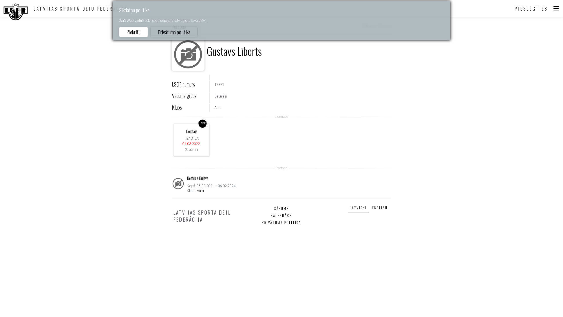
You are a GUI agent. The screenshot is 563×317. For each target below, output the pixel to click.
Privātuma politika (174, 32)
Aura (217, 108)
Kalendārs (281, 215)
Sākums (281, 208)
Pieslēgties (531, 8)
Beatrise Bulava (197, 178)
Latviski (358, 207)
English (380, 207)
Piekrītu (133, 32)
